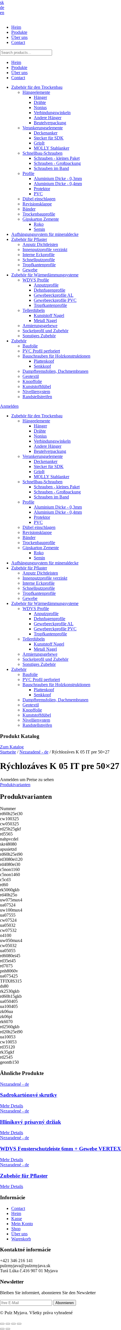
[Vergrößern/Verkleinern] (2, 1324)
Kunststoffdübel (37, 386)
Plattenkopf (44, 361)
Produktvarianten (15, 784)
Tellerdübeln (34, 310)
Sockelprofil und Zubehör (45, 330)
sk (2, 2)
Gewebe (30, 269)
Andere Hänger (47, 117)
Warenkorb (21, 1238)
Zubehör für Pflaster (29, 239)
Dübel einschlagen (39, 198)
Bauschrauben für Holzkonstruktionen (56, 356)
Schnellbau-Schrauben (42, 153)
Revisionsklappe (37, 203)
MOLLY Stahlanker (51, 148)
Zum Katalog (12, 746)
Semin (39, 229)
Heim (16, 27)
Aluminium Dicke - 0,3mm (58, 178)
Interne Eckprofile (39, 254)
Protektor (42, 188)
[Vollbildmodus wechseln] (8, 1324)
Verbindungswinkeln (52, 112)
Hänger (40, 97)
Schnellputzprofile (39, 259)
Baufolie (30, 345)
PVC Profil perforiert (41, 351)
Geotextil (31, 376)
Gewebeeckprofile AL (53, 295)
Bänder (29, 209)
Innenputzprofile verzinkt (45, 249)
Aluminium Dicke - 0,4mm (58, 183)
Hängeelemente (36, 92)
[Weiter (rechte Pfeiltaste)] (8, 1329)
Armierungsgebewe (40, 325)
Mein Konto (22, 1223)
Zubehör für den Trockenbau (36, 87)
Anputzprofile (46, 285)
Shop (16, 1228)
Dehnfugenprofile (49, 290)
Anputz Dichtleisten (40, 244)
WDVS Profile (36, 280)
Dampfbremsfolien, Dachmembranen (55, 371)
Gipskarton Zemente (41, 219)
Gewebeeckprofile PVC (55, 300)
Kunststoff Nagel (49, 315)
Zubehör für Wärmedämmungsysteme (45, 274)
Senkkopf (42, 366)
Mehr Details (11, 1105)
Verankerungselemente (43, 127)
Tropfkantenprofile (39, 264)
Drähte (40, 102)
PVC (38, 193)
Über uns (19, 37)
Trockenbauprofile (39, 214)
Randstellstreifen (37, 396)
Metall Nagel (45, 320)
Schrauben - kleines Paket (57, 158)
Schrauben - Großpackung (57, 163)
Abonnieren (64, 1303)
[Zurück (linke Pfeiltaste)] (2, 1329)
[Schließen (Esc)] (19, 1324)
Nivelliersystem (36, 391)
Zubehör (18, 340)
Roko (39, 224)
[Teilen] (13, 1324)
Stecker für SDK (49, 138)
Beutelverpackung (50, 122)
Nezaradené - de (33, 752)
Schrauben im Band (51, 168)
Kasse (16, 1218)
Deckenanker (45, 132)
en (2, 12)
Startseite (8, 752)
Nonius (40, 107)
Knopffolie (32, 381)
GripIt (39, 143)
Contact (18, 42)
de (2, 7)
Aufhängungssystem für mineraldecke (45, 234)
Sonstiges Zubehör (39, 335)
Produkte (19, 32)
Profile (28, 173)
